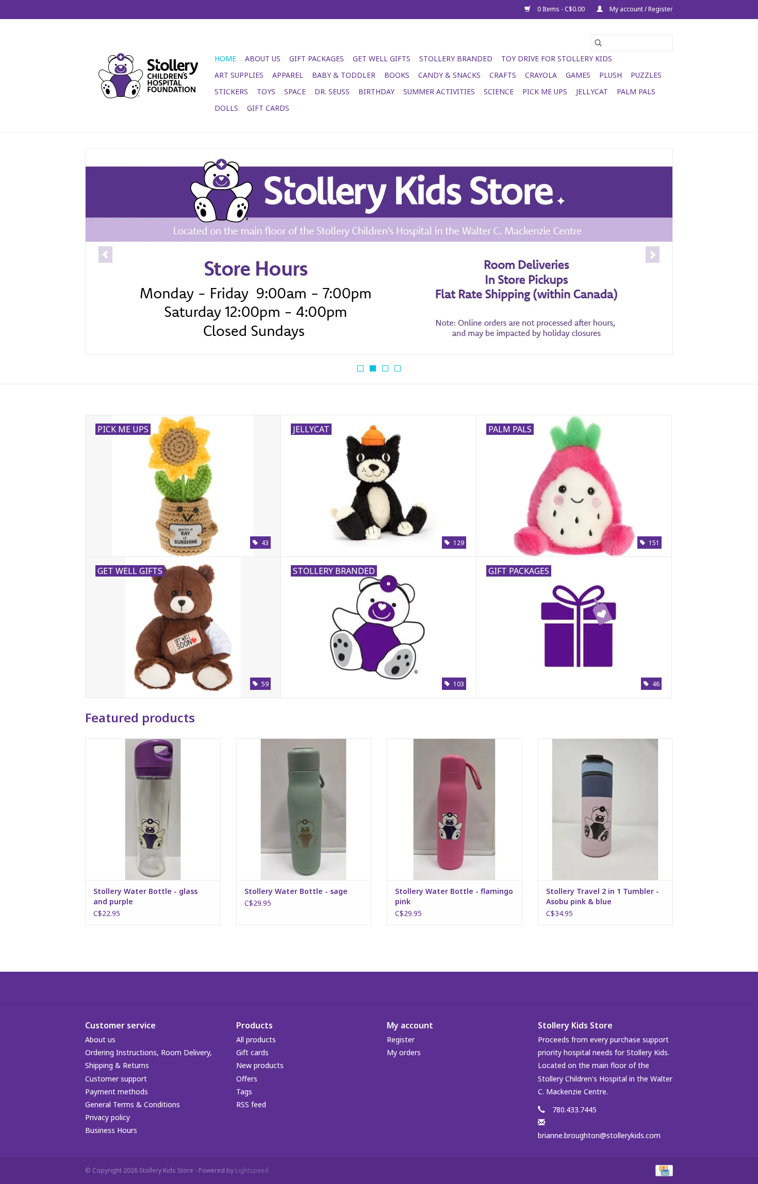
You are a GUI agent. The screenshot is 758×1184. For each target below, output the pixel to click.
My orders (404, 1052)
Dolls (226, 108)
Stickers (231, 91)
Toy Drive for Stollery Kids (556, 58)
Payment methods (116, 1091)
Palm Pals (636, 91)
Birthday (376, 91)
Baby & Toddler (343, 75)
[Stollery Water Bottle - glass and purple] (153, 809)
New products (260, 1065)
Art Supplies (239, 75)
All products (256, 1039)
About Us (263, 58)
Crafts (502, 75)
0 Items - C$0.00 (561, 9)
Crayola (541, 75)
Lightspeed (252, 1170)
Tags (244, 1091)
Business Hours (111, 1130)
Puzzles (646, 75)
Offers (246, 1079)
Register (401, 1039)
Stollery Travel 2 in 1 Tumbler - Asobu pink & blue (602, 896)
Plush (610, 75)
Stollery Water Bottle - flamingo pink (454, 896)
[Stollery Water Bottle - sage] (304, 809)
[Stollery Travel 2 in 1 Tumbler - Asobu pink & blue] (605, 809)
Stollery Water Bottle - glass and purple (145, 896)
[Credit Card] (662, 1170)
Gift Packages (316, 58)
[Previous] (105, 254)
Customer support (116, 1079)
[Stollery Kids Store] (148, 75)
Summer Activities (439, 91)
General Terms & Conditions (132, 1104)
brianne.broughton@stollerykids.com (599, 1135)
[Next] (653, 254)
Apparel (287, 75)
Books (396, 75)
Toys (266, 91)
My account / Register (640, 9)
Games (578, 75)
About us (100, 1039)
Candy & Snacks (449, 75)
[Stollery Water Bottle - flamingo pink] (454, 809)
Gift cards (268, 108)
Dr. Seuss (332, 91)
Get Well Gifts (381, 58)
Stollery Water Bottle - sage (296, 891)
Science (499, 91)
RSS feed (251, 1104)
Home (225, 58)
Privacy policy (107, 1117)
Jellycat (592, 91)
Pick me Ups (544, 91)
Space (295, 91)
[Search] (598, 43)
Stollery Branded (455, 58)
